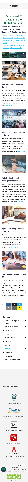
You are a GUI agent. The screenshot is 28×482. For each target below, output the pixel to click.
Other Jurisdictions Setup (12, 360)
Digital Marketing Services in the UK (13, 45)
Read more (9, 105)
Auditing (7, 345)
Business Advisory (10, 352)
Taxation (7, 334)
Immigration (8, 356)
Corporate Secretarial (11, 327)
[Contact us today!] (3, 471)
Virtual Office (9, 341)
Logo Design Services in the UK (12, 48)
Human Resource (10, 338)
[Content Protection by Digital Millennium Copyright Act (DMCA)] (14, 478)
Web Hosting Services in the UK (12, 35)
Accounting (8, 330)
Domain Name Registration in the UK (14, 38)
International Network (14, 403)
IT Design (7, 349)
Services (6, 317)
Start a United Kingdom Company (12, 322)
